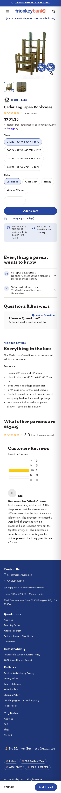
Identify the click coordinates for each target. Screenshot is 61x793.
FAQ (6, 724)
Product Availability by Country (19, 673)
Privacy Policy (11, 678)
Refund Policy (11, 689)
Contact (8, 735)
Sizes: (7, 135)
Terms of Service (12, 684)
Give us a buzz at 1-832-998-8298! (32, 2)
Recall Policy (10, 705)
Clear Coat (31, 181)
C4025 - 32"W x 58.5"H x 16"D (24, 158)
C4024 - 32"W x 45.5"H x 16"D (24, 150)
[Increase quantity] (22, 201)
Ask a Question (45, 315)
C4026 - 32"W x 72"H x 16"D (23, 167)
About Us (8, 620)
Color (7, 175)
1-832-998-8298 (15, 581)
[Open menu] (7, 11)
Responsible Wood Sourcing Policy (22, 654)
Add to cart (30, 211)
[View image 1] (9, 87)
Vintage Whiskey (16, 190)
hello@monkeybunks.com (20, 575)
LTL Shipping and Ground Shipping (22, 700)
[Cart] (53, 11)
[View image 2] (21, 87)
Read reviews (31, 113)
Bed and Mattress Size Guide (18, 636)
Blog (6, 729)
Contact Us (9, 641)
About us (8, 719)
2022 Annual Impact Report (18, 660)
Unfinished (12, 181)
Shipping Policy (12, 695)
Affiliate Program (12, 630)
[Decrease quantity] (7, 201)
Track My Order (12, 625)
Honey (47, 181)
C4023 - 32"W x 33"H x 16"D (23, 141)
